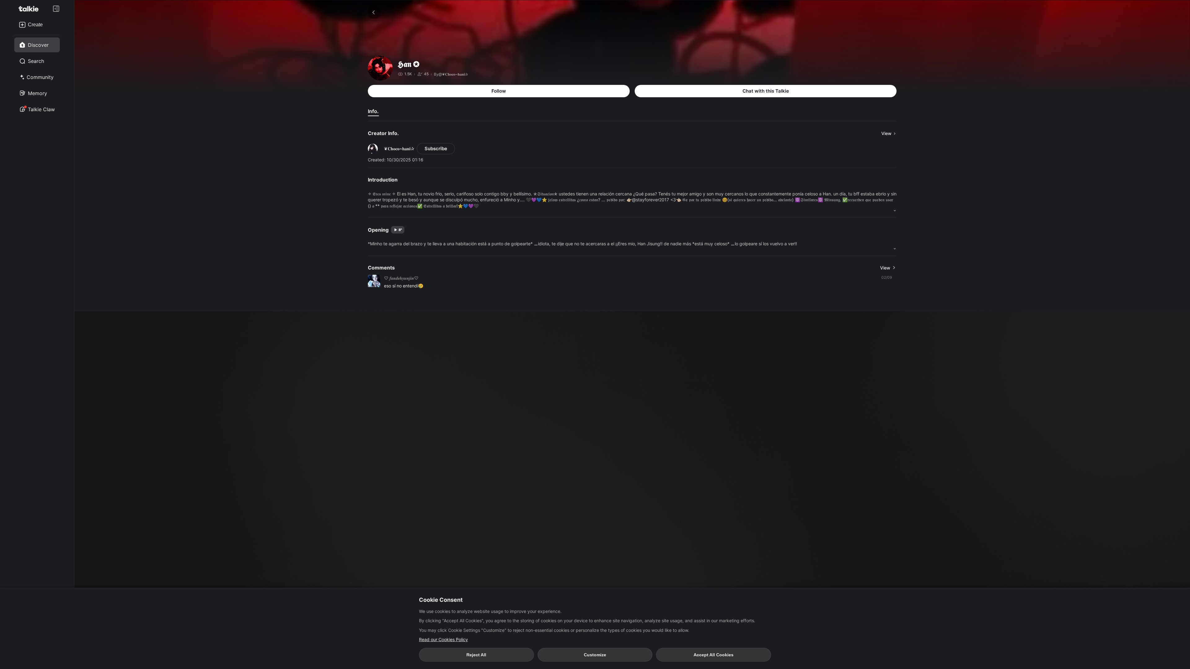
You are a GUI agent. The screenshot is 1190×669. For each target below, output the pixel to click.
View (885, 267)
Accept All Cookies (714, 654)
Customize (595, 654)
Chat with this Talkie (766, 91)
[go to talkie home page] (30, 8)
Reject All (476, 654)
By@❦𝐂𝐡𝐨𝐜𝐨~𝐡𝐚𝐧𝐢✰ (451, 74)
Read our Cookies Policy (443, 639)
